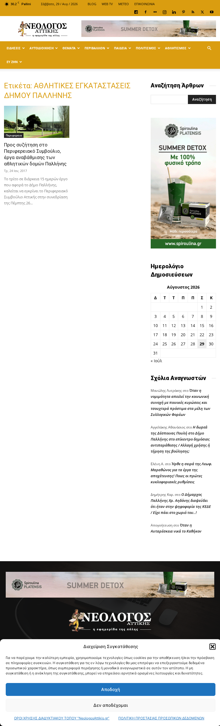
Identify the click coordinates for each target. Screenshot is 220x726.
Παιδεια (120, 48)
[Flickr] (155, 12)
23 (211, 334)
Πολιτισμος (146, 48)
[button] (212, 646)
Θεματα (69, 48)
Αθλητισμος (175, 48)
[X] (202, 12)
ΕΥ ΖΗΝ (12, 62)
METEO (123, 4)
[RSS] (192, 12)
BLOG (92, 4)
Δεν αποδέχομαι (110, 705)
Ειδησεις (14, 48)
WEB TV (107, 4)
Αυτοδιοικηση (42, 48)
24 (155, 344)
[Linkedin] (174, 12)
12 (173, 325)
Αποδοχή (110, 689)
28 (192, 344)
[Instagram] (164, 12)
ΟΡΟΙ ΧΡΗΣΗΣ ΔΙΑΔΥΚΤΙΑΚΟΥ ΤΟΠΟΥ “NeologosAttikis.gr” (61, 718)
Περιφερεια (14, 135)
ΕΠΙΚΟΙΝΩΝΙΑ (144, 4)
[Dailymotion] (136, 12)
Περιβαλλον (95, 48)
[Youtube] (211, 12)
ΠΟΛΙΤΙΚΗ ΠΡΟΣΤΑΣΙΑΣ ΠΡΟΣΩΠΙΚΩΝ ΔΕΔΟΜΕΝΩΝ (161, 718)
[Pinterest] (183, 12)
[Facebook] (145, 12)
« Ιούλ (156, 360)
